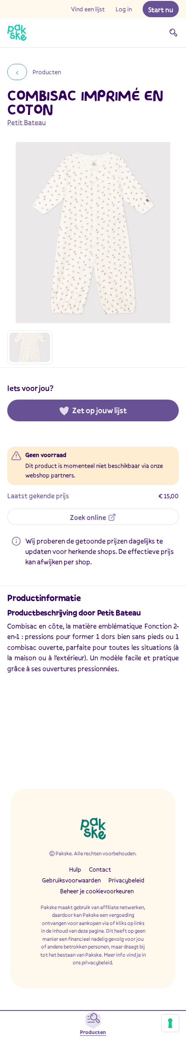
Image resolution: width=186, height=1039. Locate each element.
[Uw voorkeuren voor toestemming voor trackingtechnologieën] (170, 1023)
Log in (124, 9)
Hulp (75, 869)
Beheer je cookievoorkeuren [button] (97, 891)
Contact (100, 869)
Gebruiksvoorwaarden (71, 880)
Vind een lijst (88, 9)
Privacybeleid (126, 880)
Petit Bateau (26, 122)
